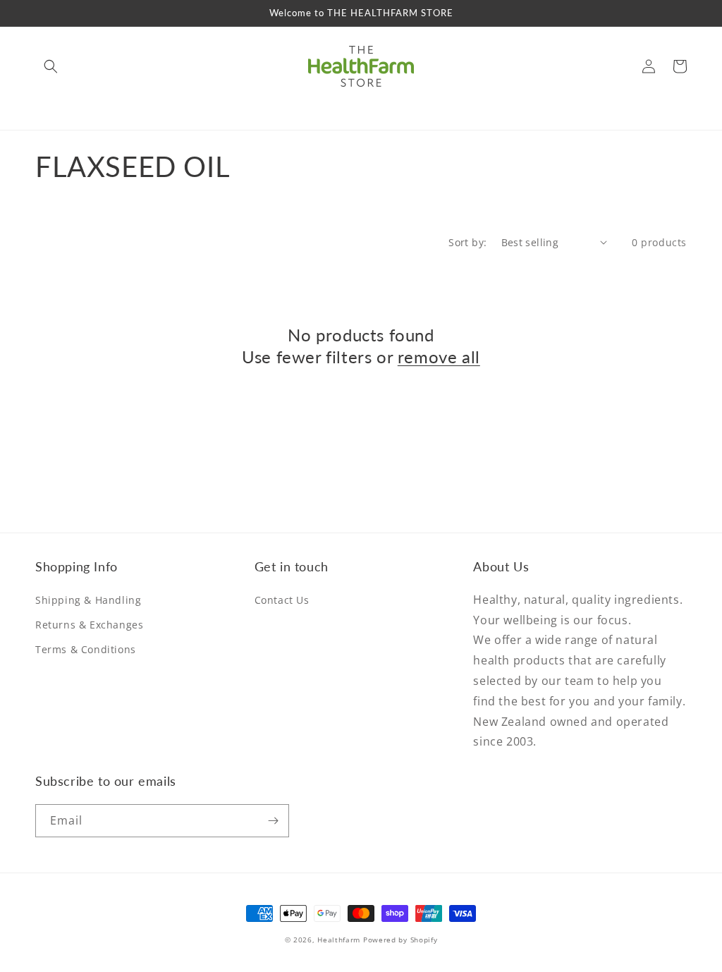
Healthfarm (338, 939)
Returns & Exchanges (89, 624)
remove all (439, 356)
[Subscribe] (272, 820)
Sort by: (467, 242)
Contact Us (282, 600)
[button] (50, 66)
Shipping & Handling (88, 600)
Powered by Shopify (400, 939)
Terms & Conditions (85, 649)
